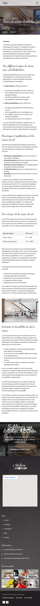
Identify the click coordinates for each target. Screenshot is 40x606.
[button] (37, 3)
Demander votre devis (20, 449)
